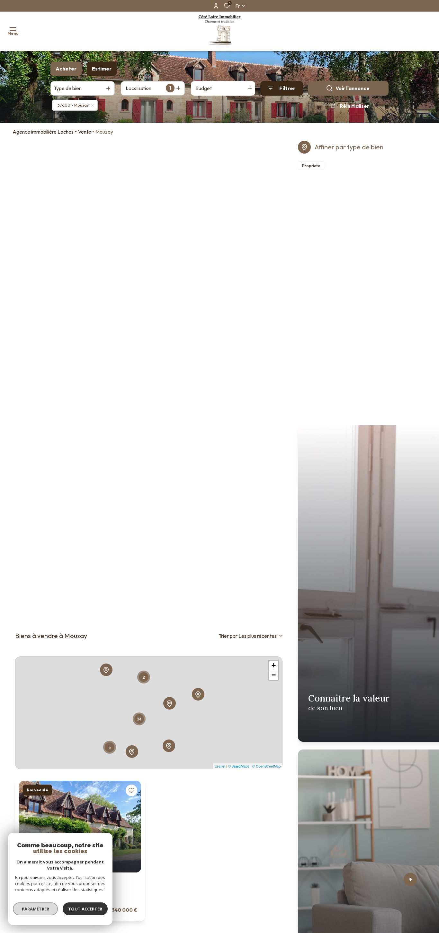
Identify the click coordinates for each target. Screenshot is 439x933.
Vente (84, 131)
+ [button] (274, 665)
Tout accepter (85, 909)
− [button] (274, 675)
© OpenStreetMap (266, 765)
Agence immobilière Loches (43, 131)
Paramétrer (35, 909)
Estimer (102, 68)
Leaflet (220, 765)
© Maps (238, 765)
